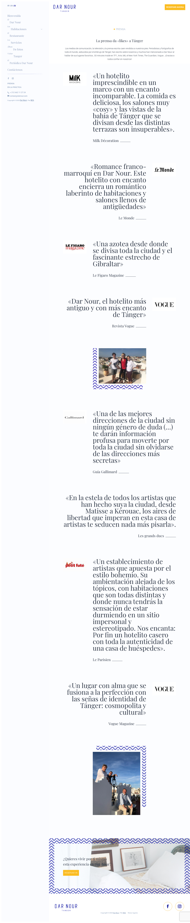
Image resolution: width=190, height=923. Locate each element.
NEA (32, 100)
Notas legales (133, 913)
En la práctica (14, 87)
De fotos (18, 49)
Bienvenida (14, 15)
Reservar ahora (175, 7)
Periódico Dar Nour (21, 63)
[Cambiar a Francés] (8, 8)
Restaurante (17, 35)
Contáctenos (14, 69)
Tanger (18, 56)
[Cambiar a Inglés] (11, 8)
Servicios (16, 42)
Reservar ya (71, 873)
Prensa (10, 84)
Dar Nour (15, 22)
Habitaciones (18, 29)
